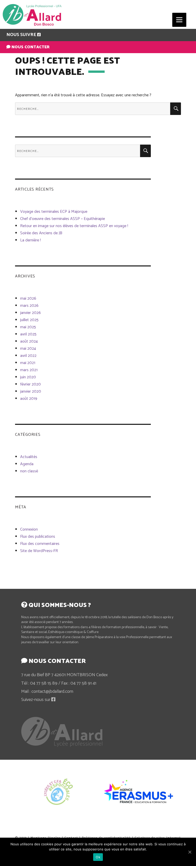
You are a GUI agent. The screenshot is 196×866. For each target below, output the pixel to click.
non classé (29, 471)
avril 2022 (28, 355)
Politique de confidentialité (96, 831)
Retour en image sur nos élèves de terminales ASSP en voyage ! (74, 226)
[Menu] (179, 20)
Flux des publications (37, 536)
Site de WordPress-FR (39, 550)
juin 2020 (28, 377)
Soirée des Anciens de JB (41, 233)
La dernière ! (30, 240)
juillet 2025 (29, 320)
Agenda (26, 464)
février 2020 (30, 384)
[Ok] (189, 852)
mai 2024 (28, 348)
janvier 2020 (30, 391)
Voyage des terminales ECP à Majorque (53, 211)
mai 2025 (28, 327)
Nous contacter (30, 47)
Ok (98, 857)
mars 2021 (29, 370)
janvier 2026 (30, 312)
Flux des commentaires (39, 543)
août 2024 (29, 341)
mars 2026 (29, 305)
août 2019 (28, 398)
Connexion (29, 529)
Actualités (28, 456)
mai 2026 (28, 298)
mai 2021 (27, 362)
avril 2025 (28, 334)
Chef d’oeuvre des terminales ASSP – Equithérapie (62, 218)
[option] (57, 791)
